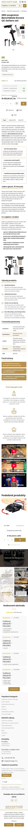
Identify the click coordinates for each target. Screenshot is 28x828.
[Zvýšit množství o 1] (11, 103)
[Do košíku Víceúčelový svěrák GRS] (20, 540)
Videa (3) (20, 120)
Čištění (4, 707)
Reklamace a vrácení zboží (10, 723)
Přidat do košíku (23, 104)
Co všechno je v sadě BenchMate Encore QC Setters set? (14, 377)
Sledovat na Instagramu (14, 558)
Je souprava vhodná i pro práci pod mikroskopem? (13, 371)
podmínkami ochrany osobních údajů (13, 789)
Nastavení (14, 821)
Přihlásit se (6, 775)
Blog (3, 730)
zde (23, 818)
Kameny (4, 709)
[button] (12, 540)
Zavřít (20, 117)
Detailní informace (8, 74)
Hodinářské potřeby (8, 712)
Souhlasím (19, 824)
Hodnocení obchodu (14, 605)
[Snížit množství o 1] (3, 103)
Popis (4, 120)
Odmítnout (8, 824)
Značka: (5, 62)
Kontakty (4, 733)
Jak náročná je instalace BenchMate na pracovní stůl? (12, 364)
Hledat (20, 6)
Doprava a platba (7, 720)
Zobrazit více (14, 689)
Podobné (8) (12, 120)
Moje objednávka (7, 725)
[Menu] (24, 5)
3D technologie (6, 714)
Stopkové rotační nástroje (10, 699)
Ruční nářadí (5, 702)
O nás (3, 735)
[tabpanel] (14, 35)
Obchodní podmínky (8, 728)
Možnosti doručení (21, 81)
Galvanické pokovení (8, 704)
